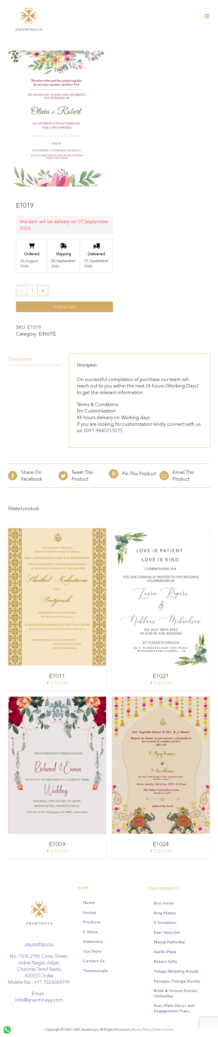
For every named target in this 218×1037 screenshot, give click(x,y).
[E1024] (161, 700)
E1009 (57, 844)
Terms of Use (163, 1029)
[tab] (34, 359)
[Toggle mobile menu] (207, 16)
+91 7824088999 (52, 982)
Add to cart (64, 306)
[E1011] (57, 531)
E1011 (57, 676)
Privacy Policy (141, 1029)
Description (20, 359)
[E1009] (57, 700)
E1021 (161, 676)
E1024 (161, 844)
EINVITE (47, 334)
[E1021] (161, 531)
